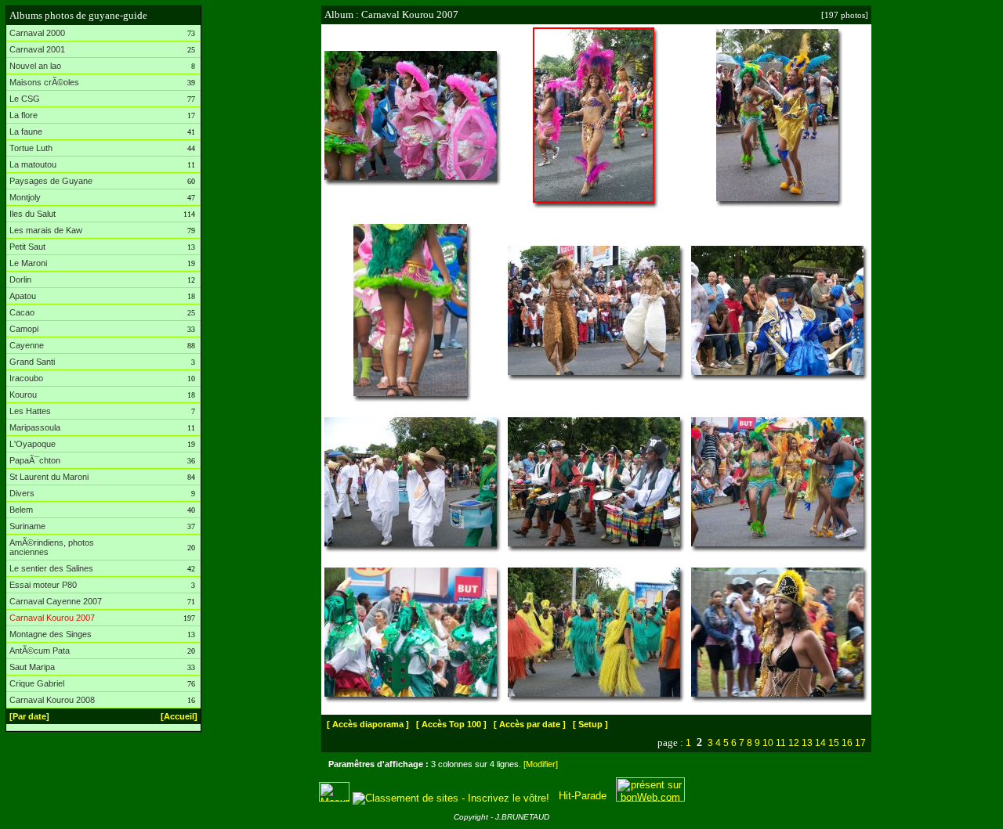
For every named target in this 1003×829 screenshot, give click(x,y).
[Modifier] (540, 764)
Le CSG (24, 98)
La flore (23, 115)
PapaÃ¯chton (34, 460)
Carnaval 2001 (37, 49)
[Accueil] (179, 716)
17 (860, 742)
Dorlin (20, 279)
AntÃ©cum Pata (39, 650)
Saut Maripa (32, 667)
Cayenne (26, 345)
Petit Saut (27, 246)
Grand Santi (32, 361)
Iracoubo (26, 378)
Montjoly (25, 197)
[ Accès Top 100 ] (451, 724)
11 (781, 742)
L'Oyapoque (32, 444)
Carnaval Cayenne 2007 (55, 601)
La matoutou (32, 164)
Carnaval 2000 (37, 33)
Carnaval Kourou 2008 (52, 700)
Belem (21, 509)
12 (793, 742)
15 (833, 742)
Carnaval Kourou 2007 (52, 617)
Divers (21, 493)
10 (767, 742)
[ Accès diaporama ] (368, 724)
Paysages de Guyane (50, 181)
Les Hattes (30, 411)
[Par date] (29, 716)
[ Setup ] (590, 724)
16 (847, 742)
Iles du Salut (32, 213)
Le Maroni (28, 263)
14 (820, 742)
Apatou (22, 296)
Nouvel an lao (35, 65)
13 (807, 742)
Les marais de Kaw (45, 230)
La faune (25, 131)
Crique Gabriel (36, 683)
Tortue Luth (31, 148)
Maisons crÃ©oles (44, 82)
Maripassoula (34, 427)
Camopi (23, 328)
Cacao (21, 312)
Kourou (23, 394)
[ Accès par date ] (530, 724)
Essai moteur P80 (43, 584)
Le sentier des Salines (51, 568)
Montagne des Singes (50, 634)
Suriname (27, 526)
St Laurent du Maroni (49, 476)
